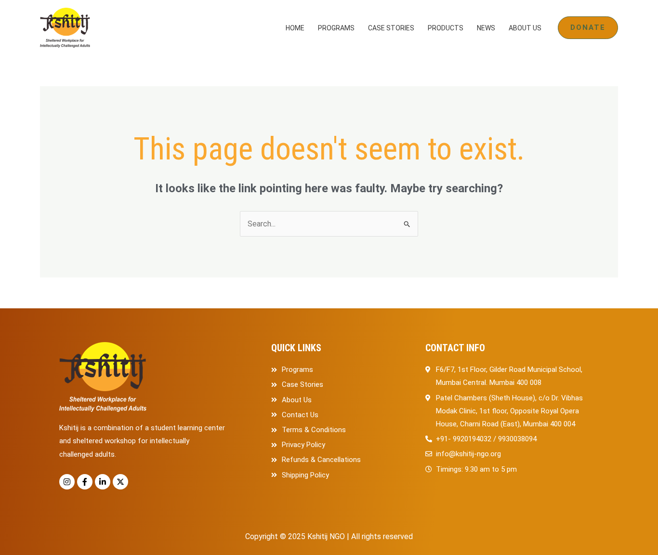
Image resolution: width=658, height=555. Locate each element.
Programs (336, 28)
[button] (588, 27)
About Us (525, 28)
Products (445, 28)
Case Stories (391, 28)
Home (295, 28)
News (486, 28)
